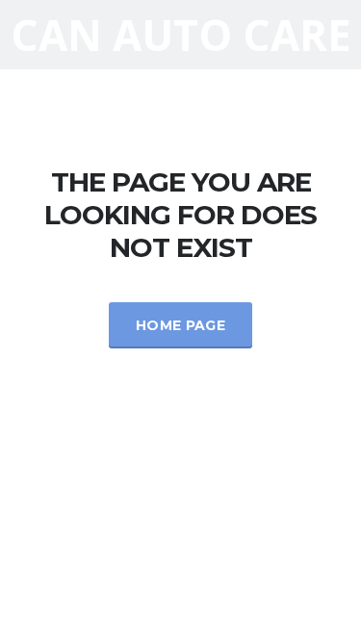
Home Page (180, 325)
